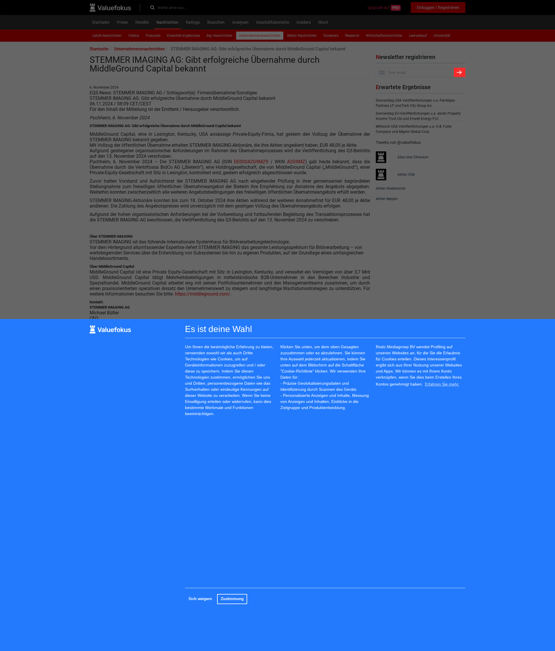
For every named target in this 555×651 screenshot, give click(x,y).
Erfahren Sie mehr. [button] (442, 384)
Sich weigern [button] (200, 599)
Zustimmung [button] (232, 599)
